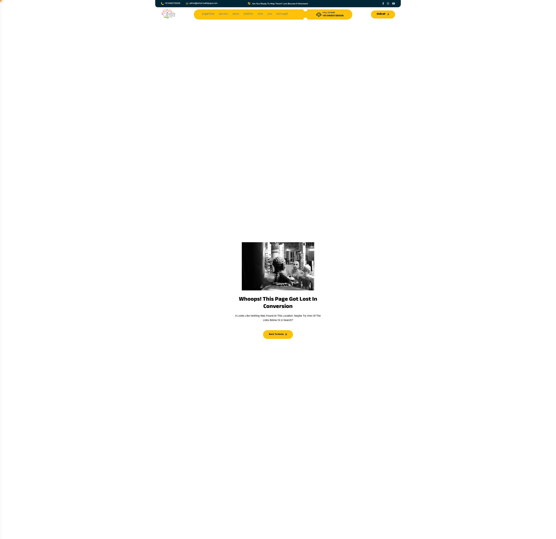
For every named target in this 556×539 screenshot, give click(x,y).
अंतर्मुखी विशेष (208, 14)
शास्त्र (269, 14)
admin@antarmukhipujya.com (203, 3)
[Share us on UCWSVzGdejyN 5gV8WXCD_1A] (393, 3)
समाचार (235, 14)
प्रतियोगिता (248, 14)
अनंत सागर (223, 14)
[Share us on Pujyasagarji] (388, 3)
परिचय (260, 14)
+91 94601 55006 (172, 3)
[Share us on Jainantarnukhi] (383, 3)
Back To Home (276, 334)
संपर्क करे (381, 14)
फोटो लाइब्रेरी (282, 14)
